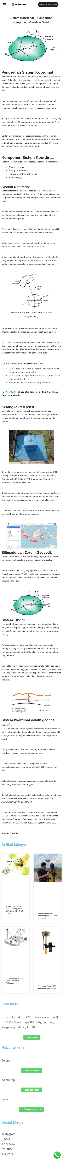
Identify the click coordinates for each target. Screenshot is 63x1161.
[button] (4, 4)
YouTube (14, 833)
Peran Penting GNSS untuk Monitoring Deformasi (14, 981)
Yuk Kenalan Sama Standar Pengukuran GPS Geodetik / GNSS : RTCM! (15, 909)
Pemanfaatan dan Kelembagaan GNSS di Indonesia (47, 915)
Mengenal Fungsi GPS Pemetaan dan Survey (47, 987)
